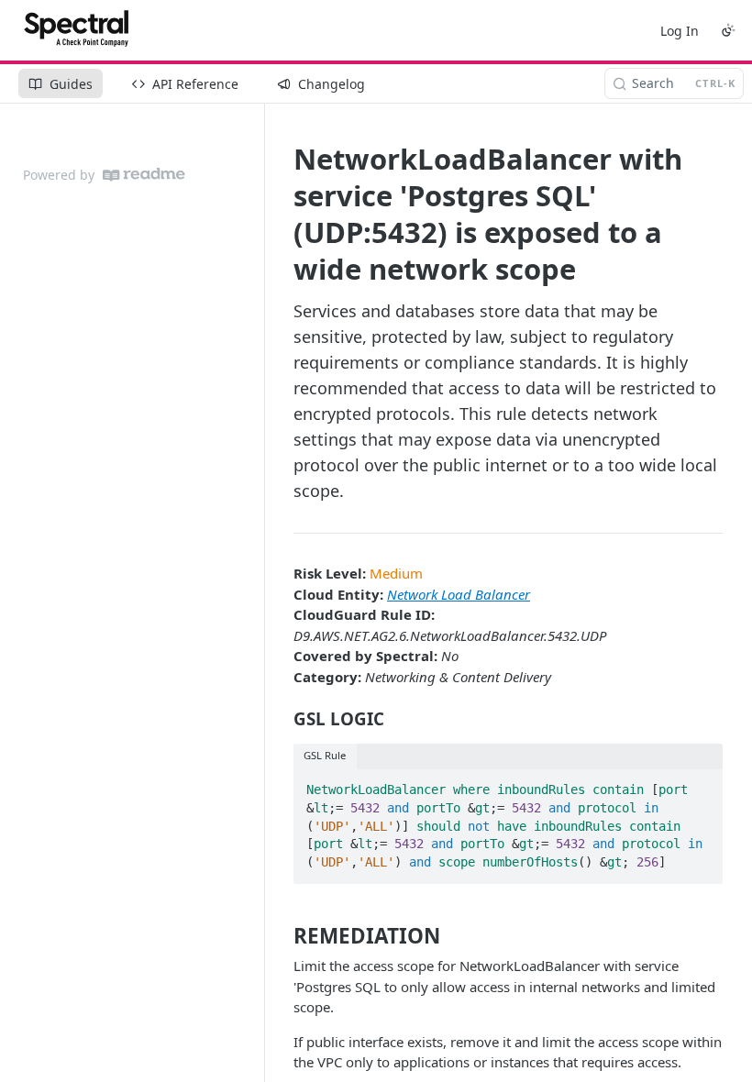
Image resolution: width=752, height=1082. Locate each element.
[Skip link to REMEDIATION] (281, 936)
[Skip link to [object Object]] (281, 718)
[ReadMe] (144, 175)
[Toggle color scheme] (728, 30)
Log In (679, 30)
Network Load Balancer (458, 594)
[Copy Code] (700, 785)
